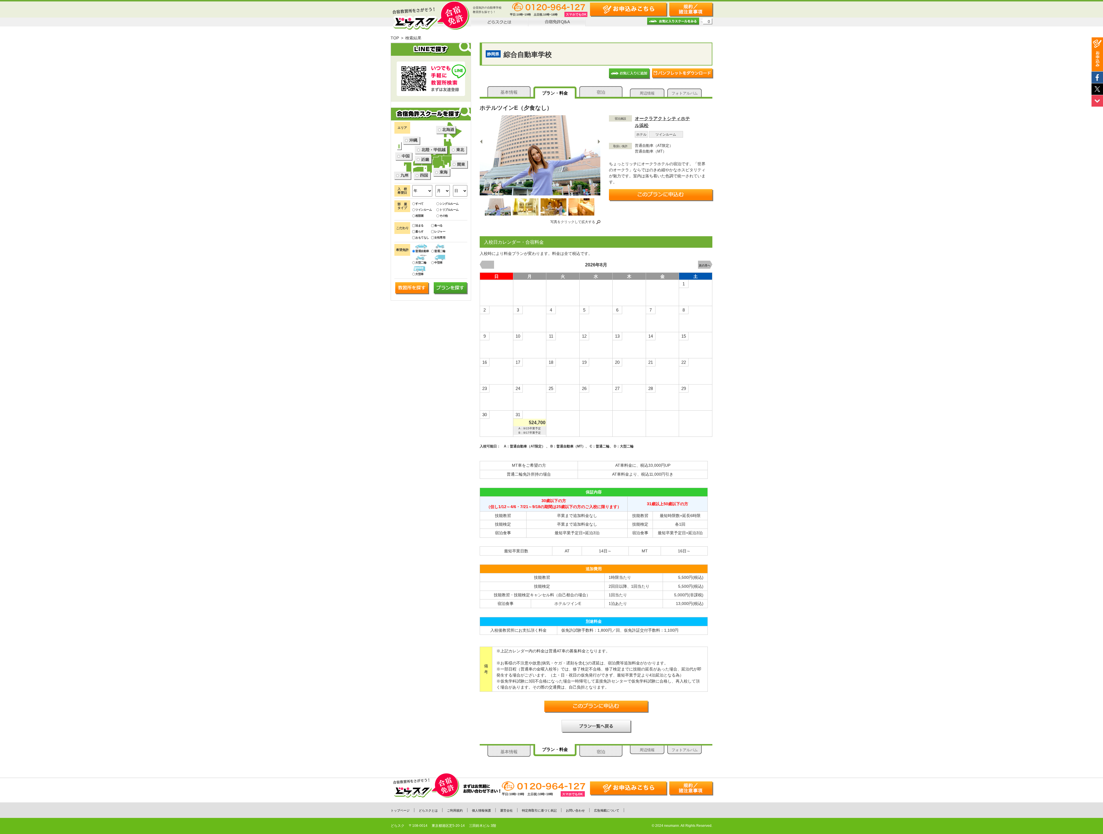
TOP (395, 38)
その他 (443, 215)
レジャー (439, 231)
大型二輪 (420, 262)
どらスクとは (428, 810)
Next (599, 141)
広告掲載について (606, 810)
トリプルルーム (449, 209)
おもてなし (422, 237)
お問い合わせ (575, 810)
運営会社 (506, 810)
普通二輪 (439, 251)
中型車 (438, 262)
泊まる (419, 225)
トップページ (400, 810)
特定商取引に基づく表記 (539, 810)
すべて (419, 203)
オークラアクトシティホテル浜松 (662, 122)
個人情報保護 (481, 810)
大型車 (419, 274)
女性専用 (439, 237)
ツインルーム (423, 209)
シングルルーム (449, 203)
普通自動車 (422, 251)
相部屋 (419, 215)
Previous (481, 141)
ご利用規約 (455, 810)
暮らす (419, 231)
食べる (438, 225)
